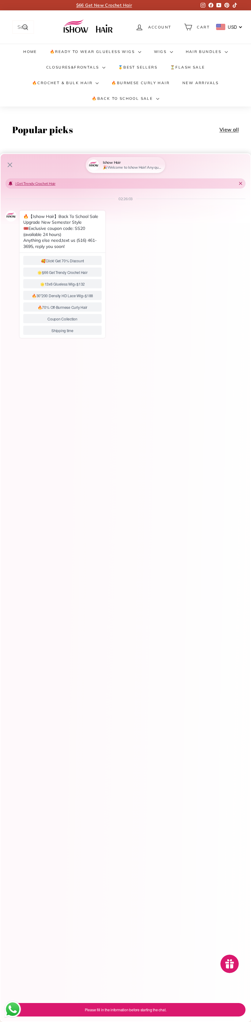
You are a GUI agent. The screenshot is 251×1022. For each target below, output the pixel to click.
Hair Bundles (204, 51)
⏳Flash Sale (187, 67)
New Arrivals (200, 82)
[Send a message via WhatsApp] (12, 1009)
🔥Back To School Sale (123, 98)
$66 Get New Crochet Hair (104, 5)
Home (30, 51)
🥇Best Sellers (137, 67)
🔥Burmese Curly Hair (140, 82)
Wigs (161, 51)
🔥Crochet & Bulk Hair (63, 82)
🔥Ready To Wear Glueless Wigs (93, 51)
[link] (89, 27)
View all (229, 129)
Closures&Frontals (73, 67)
